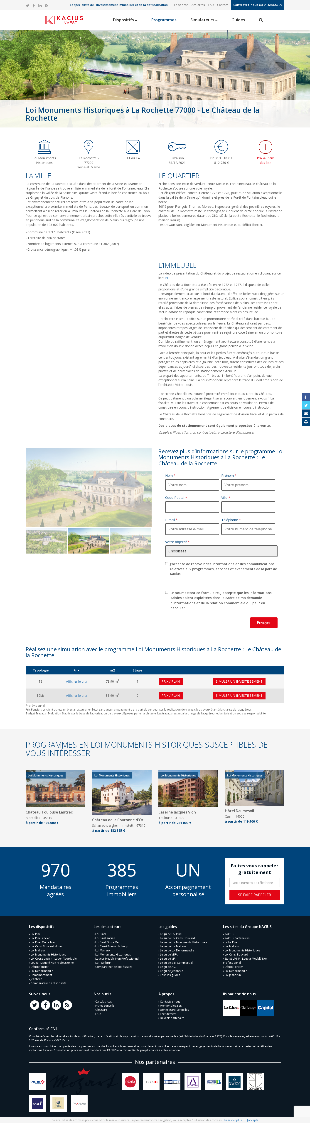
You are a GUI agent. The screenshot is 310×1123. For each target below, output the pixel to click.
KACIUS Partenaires (237, 938)
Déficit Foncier (234, 967)
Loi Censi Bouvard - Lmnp (47, 946)
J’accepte (252, 1120)
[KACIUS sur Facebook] (34, 5)
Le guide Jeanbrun (171, 971)
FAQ (211, 5)
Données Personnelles (174, 1010)
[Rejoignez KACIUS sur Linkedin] (56, 1005)
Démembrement (41, 975)
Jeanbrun (36, 979)
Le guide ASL (168, 967)
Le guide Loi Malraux (173, 946)
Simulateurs (202, 19)
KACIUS (229, 934)
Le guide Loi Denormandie (177, 950)
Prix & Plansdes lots (266, 160)
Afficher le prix (76, 681)
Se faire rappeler (254, 894)
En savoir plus (233, 1120)
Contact (222, 5)
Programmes (164, 19)
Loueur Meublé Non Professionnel (52, 963)
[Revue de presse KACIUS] (231, 1008)
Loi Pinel (36, 934)
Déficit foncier (40, 967)
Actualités (198, 5)
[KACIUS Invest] (64, 20)
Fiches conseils (104, 1006)
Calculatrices (103, 1001)
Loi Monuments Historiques (48, 954)
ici (166, 278)
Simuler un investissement (239, 681)
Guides (238, 19)
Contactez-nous (170, 1001)
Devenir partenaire (172, 1018)
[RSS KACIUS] (46, 5)
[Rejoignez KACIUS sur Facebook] (45, 1005)
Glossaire (101, 1010)
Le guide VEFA (169, 954)
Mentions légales (171, 1006)
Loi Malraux (38, 950)
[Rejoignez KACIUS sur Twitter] (34, 1005)
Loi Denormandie (42, 971)
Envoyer (264, 622)
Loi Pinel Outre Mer (43, 942)
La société (181, 5)
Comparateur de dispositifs (48, 983)
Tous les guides (170, 975)
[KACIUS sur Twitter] (27, 5)
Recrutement (168, 1014)
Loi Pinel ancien (40, 938)
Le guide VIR (167, 959)
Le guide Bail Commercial (176, 963)
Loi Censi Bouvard (236, 954)
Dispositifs (124, 19)
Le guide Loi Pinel (171, 934)
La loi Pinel (231, 942)
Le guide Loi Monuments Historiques (183, 942)
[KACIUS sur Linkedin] (40, 5)
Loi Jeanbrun (103, 963)
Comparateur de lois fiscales (113, 967)
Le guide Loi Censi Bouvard (177, 938)
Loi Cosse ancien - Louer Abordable (54, 959)
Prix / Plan (171, 681)
